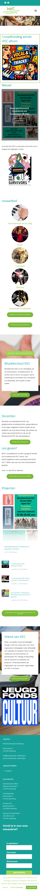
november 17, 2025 (16, 584)
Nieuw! (6, 85)
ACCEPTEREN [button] (31, 887)
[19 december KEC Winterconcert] (5, 564)
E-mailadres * (13, 843)
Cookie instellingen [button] (16, 887)
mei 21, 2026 (8, 552)
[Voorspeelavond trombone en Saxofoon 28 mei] (20, 517)
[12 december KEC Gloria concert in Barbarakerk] (5, 578)
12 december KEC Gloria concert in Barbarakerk (20, 579)
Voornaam (11, 852)
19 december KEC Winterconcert (18, 565)
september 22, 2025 (17, 600)
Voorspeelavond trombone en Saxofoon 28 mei (19, 111)
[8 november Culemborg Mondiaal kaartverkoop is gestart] (5, 593)
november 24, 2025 (16, 569)
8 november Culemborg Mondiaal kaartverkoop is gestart (21, 594)
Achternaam (12, 861)
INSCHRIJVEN (19, 872)
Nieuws (15, 552)
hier (7, 470)
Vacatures (8, 771)
